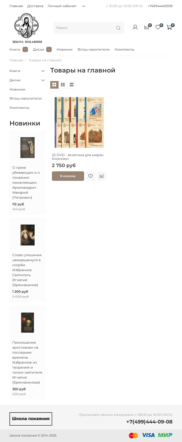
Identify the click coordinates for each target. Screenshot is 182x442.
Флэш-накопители (93, 49)
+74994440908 (160, 6)
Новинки (65, 49)
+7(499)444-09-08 (149, 422)
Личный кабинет (62, 6)
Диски (38, 49)
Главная (16, 6)
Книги (14, 49)
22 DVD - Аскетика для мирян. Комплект (78, 157)
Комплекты (124, 49)
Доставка (35, 6)
